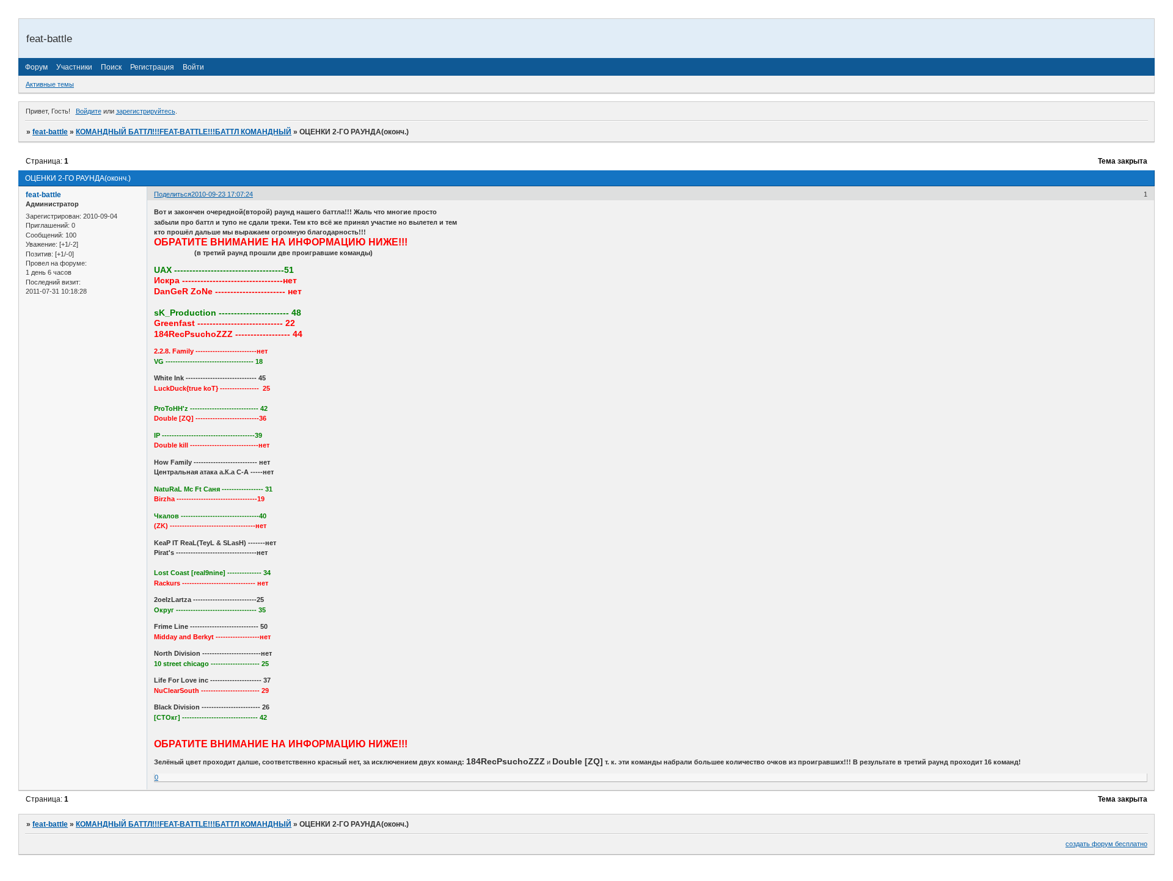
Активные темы (50, 84)
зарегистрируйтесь (145, 111)
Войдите (88, 111)
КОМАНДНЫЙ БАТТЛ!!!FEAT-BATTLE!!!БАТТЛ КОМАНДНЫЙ (183, 132)
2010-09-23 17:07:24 (222, 194)
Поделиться (172, 194)
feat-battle (50, 132)
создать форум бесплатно (1106, 843)
